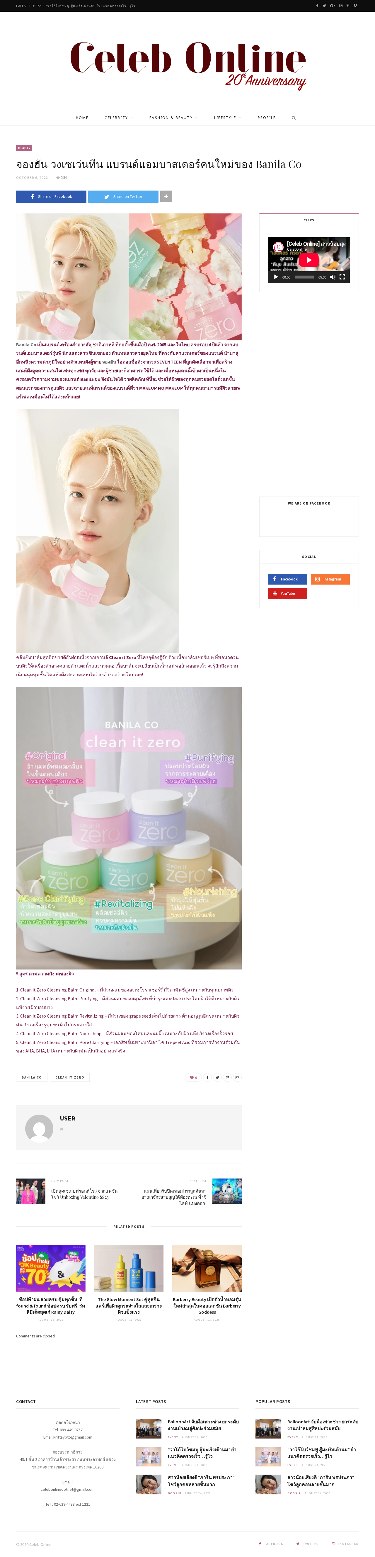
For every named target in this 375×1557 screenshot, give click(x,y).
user (67, 1118)
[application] (309, 260)
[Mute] (333, 277)
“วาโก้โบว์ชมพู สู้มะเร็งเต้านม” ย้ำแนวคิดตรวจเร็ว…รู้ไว (91, 6)
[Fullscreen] (342, 277)
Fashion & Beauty (171, 117)
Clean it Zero (69, 1077)
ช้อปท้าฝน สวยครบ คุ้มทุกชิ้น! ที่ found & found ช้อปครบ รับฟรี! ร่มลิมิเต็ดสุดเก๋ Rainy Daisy (50, 1305)
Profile (267, 117)
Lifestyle (225, 117)
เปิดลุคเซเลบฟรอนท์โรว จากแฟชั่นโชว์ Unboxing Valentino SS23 (84, 1194)
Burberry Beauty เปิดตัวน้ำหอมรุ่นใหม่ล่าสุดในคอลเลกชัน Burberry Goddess (207, 1305)
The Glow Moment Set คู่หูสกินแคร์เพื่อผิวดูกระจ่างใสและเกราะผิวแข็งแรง (129, 1305)
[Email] (237, 1077)
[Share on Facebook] (207, 1077)
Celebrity (116, 117)
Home (82, 117)
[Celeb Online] (187, 61)
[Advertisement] (310, 393)
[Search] (291, 118)
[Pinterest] (227, 1077)
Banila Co (32, 1077)
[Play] (276, 277)
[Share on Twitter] (217, 1077)
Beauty (24, 148)
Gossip (175, 1493)
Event (173, 1437)
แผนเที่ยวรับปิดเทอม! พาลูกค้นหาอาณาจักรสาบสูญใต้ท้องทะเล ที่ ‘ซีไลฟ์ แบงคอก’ (174, 1197)
